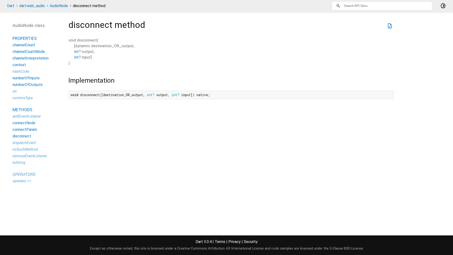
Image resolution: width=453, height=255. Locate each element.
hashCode (21, 71)
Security (251, 241)
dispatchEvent (24, 142)
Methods (22, 109)
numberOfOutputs (28, 84)
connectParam (25, 129)
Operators (24, 174)
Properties (25, 38)
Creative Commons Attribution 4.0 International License (220, 248)
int (76, 51)
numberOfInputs (26, 78)
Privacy (234, 241)
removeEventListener (30, 156)
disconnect (22, 136)
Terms (220, 241)
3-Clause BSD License (346, 248)
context (19, 65)
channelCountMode (29, 51)
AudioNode (59, 6)
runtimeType (23, 98)
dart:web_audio (32, 6)
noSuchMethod (25, 149)
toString (19, 162)
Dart (10, 6)
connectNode (24, 123)
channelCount (24, 45)
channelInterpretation (31, 58)
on (15, 91)
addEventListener (27, 116)
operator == (22, 181)
